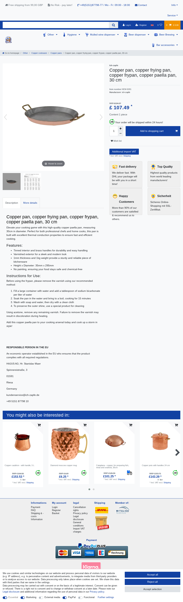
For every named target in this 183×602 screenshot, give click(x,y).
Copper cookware (39, 53)
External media (52, 597)
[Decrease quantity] (120, 133)
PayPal (72, 597)
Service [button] (171, 15)
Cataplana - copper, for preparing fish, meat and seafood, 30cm (112, 466)
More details (30, 202)
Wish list (117, 141)
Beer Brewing (167, 34)
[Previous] (5, 117)
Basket (55, 513)
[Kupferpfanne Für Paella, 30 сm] (12, 182)
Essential (13, 597)
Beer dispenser (138, 34)
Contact (142, 5)
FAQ (33, 510)
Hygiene (72, 34)
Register (56, 510)
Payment (35, 507)
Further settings (106, 597)
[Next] (101, 117)
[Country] (152, 25)
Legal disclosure (11, 591)
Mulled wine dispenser (103, 34)
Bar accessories (165, 45)
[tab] (12, 203)
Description (11, 202)
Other (51, 34)
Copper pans (56, 53)
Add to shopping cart (152, 130)
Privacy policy (80, 513)
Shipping (127, 156)
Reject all (152, 581)
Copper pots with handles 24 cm (156, 465)
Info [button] (173, 5)
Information (37, 519)
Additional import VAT (124, 151)
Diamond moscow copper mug (63, 465)
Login (55, 507)
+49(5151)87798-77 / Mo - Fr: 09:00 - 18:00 (104, 5)
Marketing (31, 597)
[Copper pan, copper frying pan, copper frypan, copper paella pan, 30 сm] (32, 182)
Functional (89, 597)
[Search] (113, 25)
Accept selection (152, 589)
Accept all (152, 574)
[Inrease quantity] (120, 128)
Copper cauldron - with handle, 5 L (19, 465)
